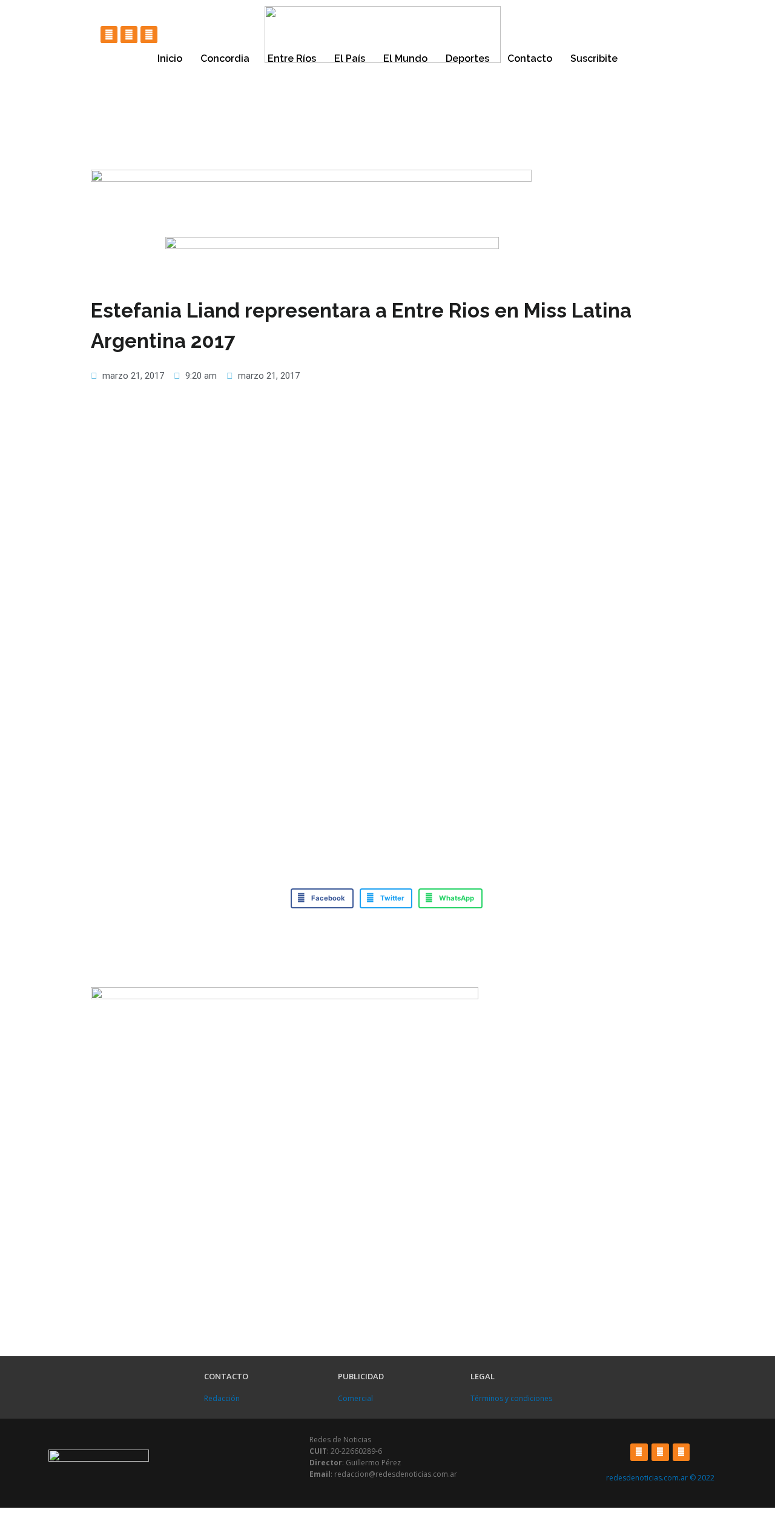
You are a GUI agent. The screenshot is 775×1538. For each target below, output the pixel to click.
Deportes (467, 58)
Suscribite (594, 58)
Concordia (224, 58)
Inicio (169, 58)
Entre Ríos (292, 58)
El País (349, 58)
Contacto (529, 58)
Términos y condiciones (511, 1398)
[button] (322, 898)
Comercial (355, 1398)
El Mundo (405, 58)
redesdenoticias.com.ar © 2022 (660, 1478)
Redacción (222, 1398)
